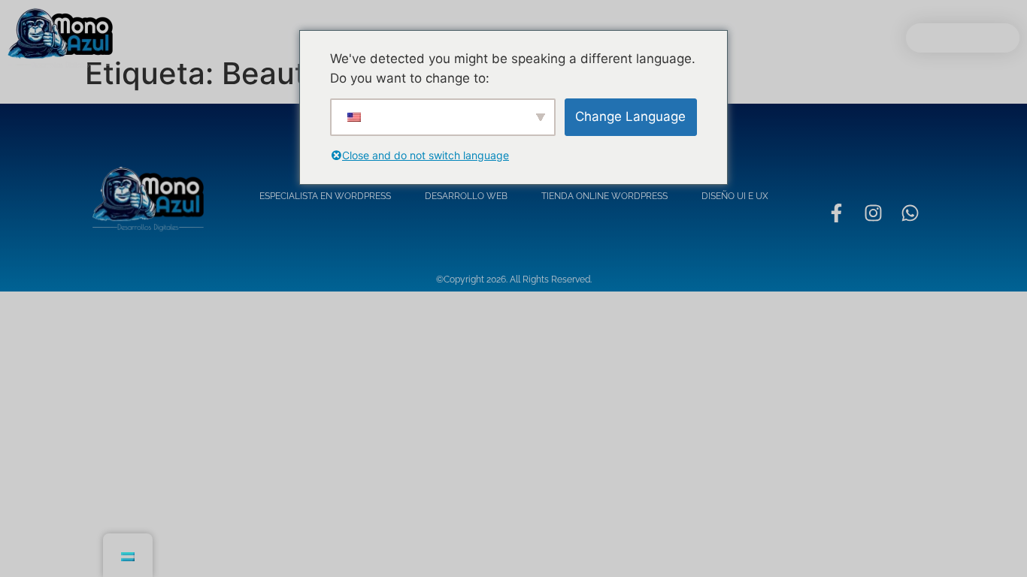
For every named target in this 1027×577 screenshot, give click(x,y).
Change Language (630, 116)
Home (251, 38)
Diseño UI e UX (734, 196)
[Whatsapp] (910, 212)
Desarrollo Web (466, 196)
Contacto (740, 38)
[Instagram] (873, 212)
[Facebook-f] (836, 212)
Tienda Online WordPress (604, 196)
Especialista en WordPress (325, 196)
